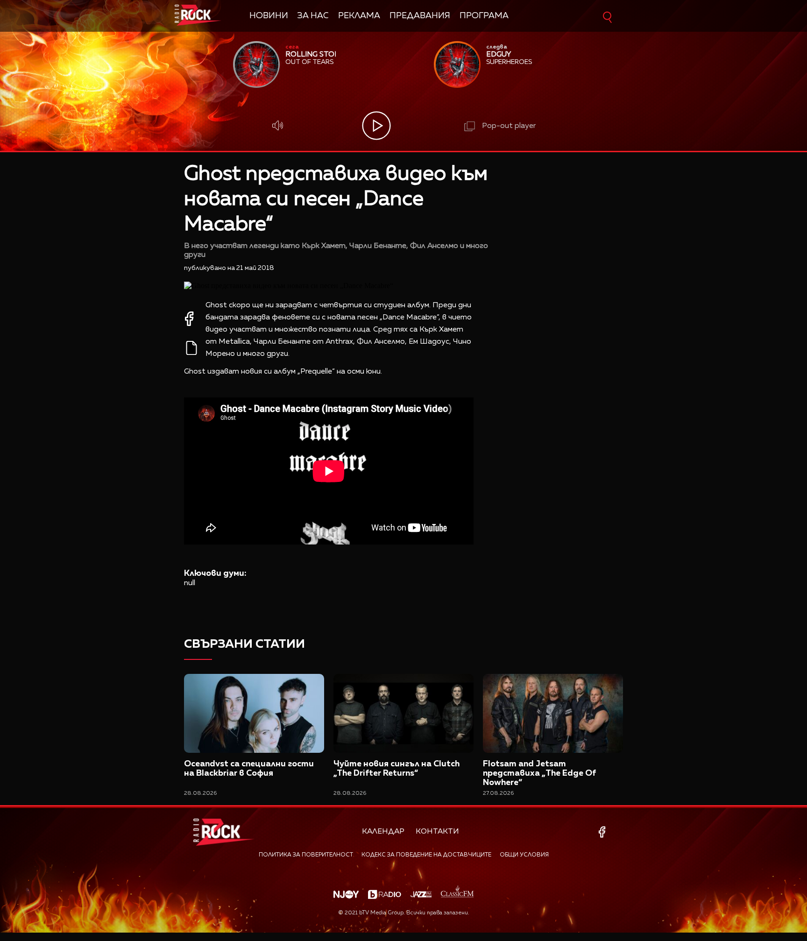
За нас (313, 16)
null (189, 583)
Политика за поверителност (306, 855)
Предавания (419, 16)
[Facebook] (604, 832)
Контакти (437, 831)
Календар (383, 831)
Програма (484, 16)
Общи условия (524, 855)
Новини (268, 16)
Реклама (359, 16)
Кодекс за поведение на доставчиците (426, 855)
